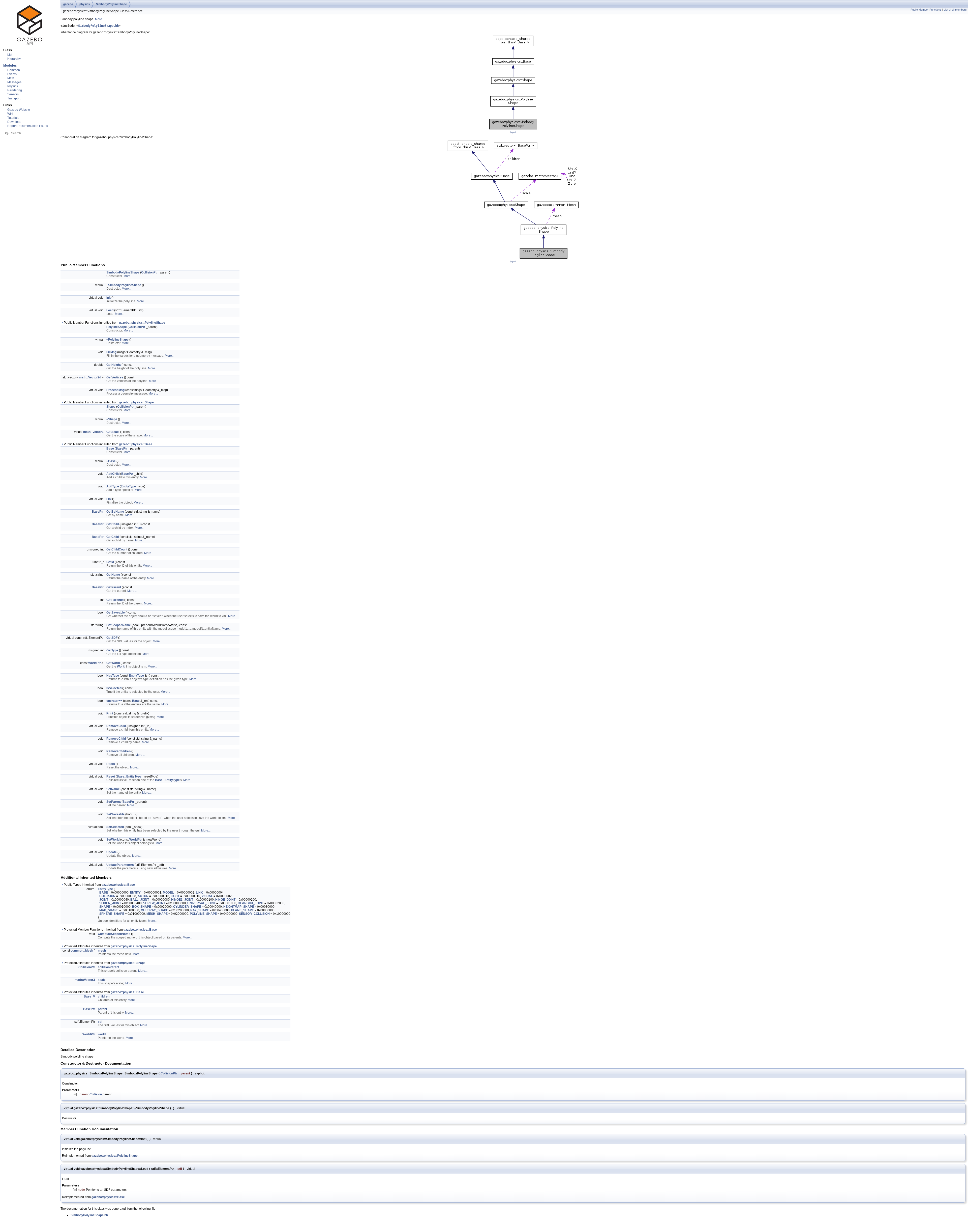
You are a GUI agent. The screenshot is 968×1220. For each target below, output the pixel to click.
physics (84, 4)
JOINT (103, 899)
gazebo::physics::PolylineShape (142, 322)
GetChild (112, 524)
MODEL (168, 892)
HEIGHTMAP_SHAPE (238, 906)
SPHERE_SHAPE (111, 914)
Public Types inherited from (99, 884)
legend (513, 132)
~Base (111, 461)
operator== (114, 701)
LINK (199, 892)
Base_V (89, 996)
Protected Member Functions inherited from (110, 929)
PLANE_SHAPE (242, 910)
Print (109, 713)
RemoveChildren (118, 751)
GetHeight (113, 365)
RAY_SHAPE (199, 910)
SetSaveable (115, 814)
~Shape (111, 419)
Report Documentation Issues (27, 126)
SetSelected (115, 827)
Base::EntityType (129, 776)
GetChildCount (116, 549)
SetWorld (112, 839)
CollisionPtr (149, 272)
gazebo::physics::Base (135, 444)
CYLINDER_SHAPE (187, 906)
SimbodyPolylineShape (111, 4)
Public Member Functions (926, 9)
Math (10, 78)
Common (13, 70)
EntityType (128, 486)
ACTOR (143, 896)
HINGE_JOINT (225, 899)
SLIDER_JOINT (110, 903)
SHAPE (104, 906)
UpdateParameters (120, 865)
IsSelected (114, 688)
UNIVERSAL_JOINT (201, 903)
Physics (12, 86)
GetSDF (111, 638)
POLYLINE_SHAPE (203, 914)
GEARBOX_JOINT (251, 903)
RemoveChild (116, 726)
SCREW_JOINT (154, 903)
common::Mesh (82, 950)
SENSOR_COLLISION (254, 914)
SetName (113, 789)
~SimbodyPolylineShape (123, 285)
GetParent (113, 587)
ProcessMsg (115, 390)
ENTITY (135, 892)
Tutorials (13, 118)
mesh (102, 950)
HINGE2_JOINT (182, 899)
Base (110, 448)
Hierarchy (14, 59)
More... (99, 19)
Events (12, 74)
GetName (113, 574)
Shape (110, 406)
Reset (110, 764)
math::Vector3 (93, 432)
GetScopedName (118, 625)
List (9, 55)
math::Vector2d (90, 377)
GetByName (115, 511)
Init (108, 297)
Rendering (14, 90)
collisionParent (108, 967)
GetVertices (114, 377)
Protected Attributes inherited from (110, 946)
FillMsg (111, 352)
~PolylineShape (117, 339)
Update (111, 852)
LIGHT (175, 896)
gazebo (68, 4)
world (102, 1034)
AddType (112, 486)
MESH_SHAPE (157, 914)
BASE (103, 892)
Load (109, 310)
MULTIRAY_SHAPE (154, 910)
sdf (100, 1021)
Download (14, 122)
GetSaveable (115, 612)
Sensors (13, 94)
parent (102, 1009)
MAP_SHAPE (108, 910)
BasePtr (122, 448)
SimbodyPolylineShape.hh (98, 25)
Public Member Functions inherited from (114, 322)
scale (102, 980)
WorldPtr (94, 663)
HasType (112, 675)
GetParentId (115, 600)
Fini (108, 499)
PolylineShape (116, 327)
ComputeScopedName (114, 934)
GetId (110, 562)
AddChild (112, 474)
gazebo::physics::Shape (136, 402)
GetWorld (113, 663)
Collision (95, 1094)
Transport (13, 98)
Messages (14, 82)
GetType (112, 650)
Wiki (10, 114)
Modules (10, 65)
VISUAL (207, 896)
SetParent (113, 801)
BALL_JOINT (139, 899)
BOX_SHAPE (141, 906)
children (103, 996)
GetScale (112, 432)
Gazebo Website (18, 110)
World (121, 666)
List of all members (955, 9)
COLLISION (107, 896)
